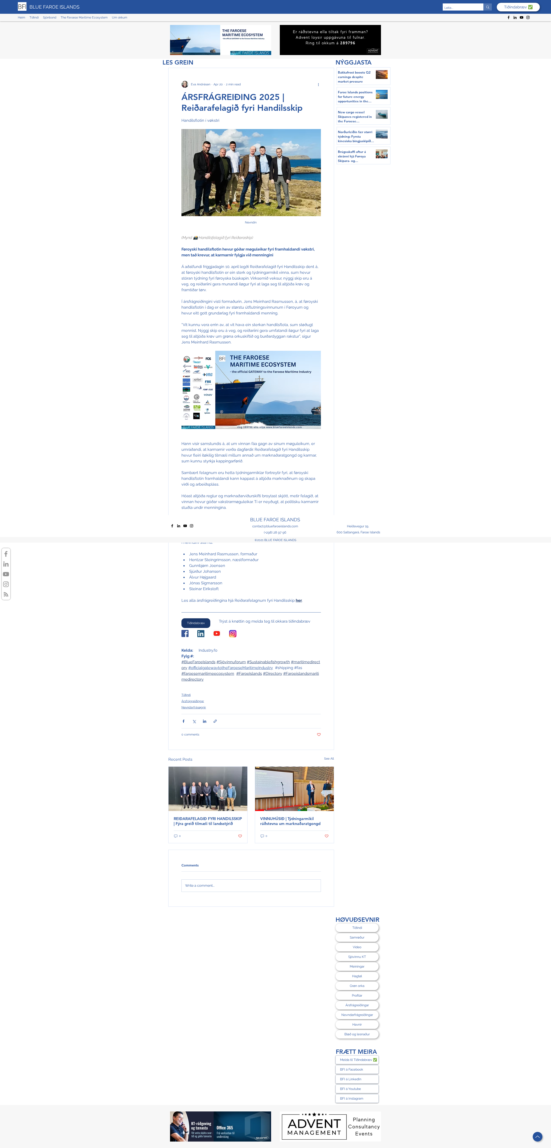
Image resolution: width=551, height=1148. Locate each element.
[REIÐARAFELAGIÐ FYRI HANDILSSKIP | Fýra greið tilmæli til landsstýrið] (208, 789)
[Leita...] (487, 7)
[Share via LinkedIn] (205, 721)
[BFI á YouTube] (6, 574)
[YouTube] (521, 17)
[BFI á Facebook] (6, 554)
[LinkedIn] (515, 17)
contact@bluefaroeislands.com (275, 526)
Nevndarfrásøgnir (193, 707)
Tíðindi (186, 695)
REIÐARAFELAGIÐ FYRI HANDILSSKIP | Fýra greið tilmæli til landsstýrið (208, 821)
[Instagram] (528, 17)
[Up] (537, 1137)
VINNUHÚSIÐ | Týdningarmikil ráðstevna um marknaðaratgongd (290, 821)
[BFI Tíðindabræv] (6, 594)
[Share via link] (215, 721)
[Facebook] (508, 17)
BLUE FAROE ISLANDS (54, 7)
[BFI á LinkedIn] (6, 564)
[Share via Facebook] (183, 721)
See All (329, 758)
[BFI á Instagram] (6, 584)
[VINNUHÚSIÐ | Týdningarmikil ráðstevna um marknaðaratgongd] (294, 789)
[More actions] (318, 84)
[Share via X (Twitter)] (194, 721)
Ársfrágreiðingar (192, 701)
